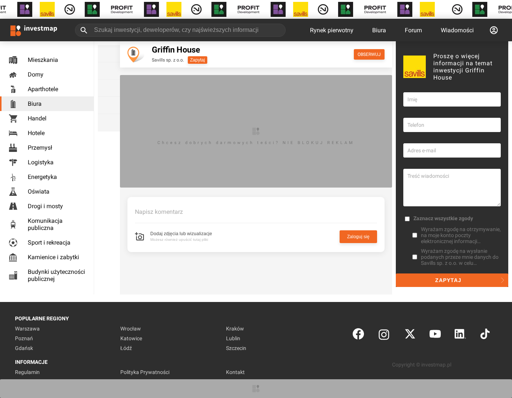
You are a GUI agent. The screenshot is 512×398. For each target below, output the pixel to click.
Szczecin (236, 348)
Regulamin (27, 372)
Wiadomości (457, 30)
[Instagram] (384, 335)
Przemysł (40, 147)
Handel (37, 118)
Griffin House (176, 49)
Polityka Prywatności (144, 372)
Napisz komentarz (159, 211)
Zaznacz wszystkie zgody (443, 218)
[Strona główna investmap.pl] (33, 30)
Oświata (38, 191)
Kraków (235, 329)
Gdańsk (24, 348)
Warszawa (27, 329)
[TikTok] (485, 335)
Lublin (233, 338)
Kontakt (235, 372)
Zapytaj (197, 60)
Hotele (36, 133)
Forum (413, 30)
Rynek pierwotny (331, 30)
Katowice (131, 338)
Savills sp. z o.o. (168, 60)
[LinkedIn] (460, 335)
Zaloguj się (358, 236)
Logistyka (41, 162)
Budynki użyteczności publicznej (56, 275)
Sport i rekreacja (49, 242)
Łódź (126, 348)
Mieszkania (43, 59)
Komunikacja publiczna (45, 224)
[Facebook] (358, 335)
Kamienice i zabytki (53, 257)
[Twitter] (410, 335)
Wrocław (130, 329)
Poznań (24, 338)
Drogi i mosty (45, 206)
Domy (35, 74)
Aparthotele (43, 89)
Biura (379, 30)
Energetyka (42, 176)
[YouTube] (435, 335)
